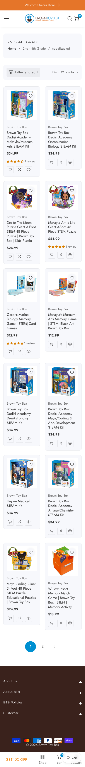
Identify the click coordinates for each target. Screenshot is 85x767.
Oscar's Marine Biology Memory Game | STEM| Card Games (21, 322)
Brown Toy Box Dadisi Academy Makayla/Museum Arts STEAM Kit (19, 140)
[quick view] (28, 169)
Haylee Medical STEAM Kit (18, 503)
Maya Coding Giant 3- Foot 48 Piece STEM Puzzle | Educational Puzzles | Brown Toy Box (21, 593)
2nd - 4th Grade (34, 48)
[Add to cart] (10, 169)
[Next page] (54, 646)
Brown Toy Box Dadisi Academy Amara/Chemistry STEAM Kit (61, 508)
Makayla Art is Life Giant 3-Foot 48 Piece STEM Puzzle (62, 227)
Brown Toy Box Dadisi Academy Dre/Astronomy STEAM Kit (19, 416)
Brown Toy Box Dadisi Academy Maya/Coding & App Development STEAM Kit (61, 418)
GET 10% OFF (16, 759)
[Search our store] (71, 19)
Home (12, 48)
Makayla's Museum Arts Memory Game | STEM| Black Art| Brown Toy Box (62, 322)
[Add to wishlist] (31, 96)
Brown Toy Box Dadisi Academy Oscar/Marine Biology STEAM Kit (62, 140)
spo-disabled (61, 48)
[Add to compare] (19, 169)
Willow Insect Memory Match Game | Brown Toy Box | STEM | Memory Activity (61, 598)
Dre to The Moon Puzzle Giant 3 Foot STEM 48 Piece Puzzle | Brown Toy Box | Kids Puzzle (21, 231)
